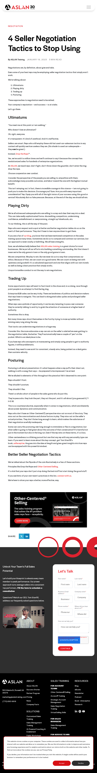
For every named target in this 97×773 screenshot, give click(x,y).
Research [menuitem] (78, 704)
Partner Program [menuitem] (33, 693)
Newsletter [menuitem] (79, 693)
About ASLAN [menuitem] (32, 685)
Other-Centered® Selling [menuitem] (60, 692)
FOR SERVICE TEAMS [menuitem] (60, 734)
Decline (81, 763)
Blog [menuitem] (77, 685)
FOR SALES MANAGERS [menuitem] (56, 720)
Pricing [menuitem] (29, 697)
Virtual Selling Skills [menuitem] (58, 712)
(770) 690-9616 (9, 701)
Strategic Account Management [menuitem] (58, 701)
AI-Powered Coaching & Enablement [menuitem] (36, 730)
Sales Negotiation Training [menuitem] (58, 707)
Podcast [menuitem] (78, 697)
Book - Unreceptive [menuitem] (82, 700)
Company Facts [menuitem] (32, 704)
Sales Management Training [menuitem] (34, 724)
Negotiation (15, 26)
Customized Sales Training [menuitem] (33, 717)
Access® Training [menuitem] (58, 696)
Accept (61, 763)
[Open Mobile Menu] (89, 7)
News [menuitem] (28, 700)
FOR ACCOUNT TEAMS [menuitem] (57, 687)
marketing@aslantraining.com (14, 697)
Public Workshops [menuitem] (33, 735)
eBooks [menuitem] (78, 689)
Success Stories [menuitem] (33, 689)
